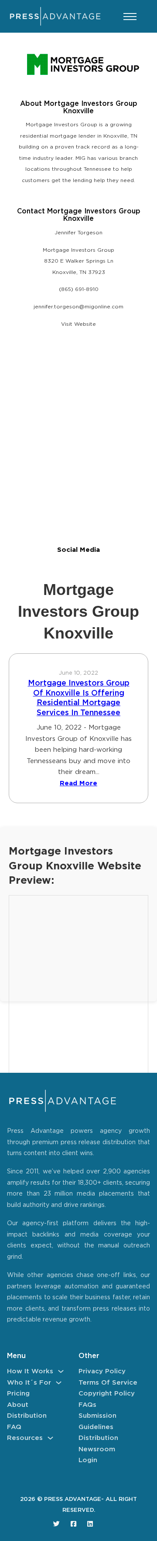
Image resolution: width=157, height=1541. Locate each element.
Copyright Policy (106, 1393)
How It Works (30, 1371)
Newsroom (96, 1449)
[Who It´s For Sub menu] (58, 1382)
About (17, 1405)
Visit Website (78, 324)
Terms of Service (107, 1383)
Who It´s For (29, 1383)
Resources (25, 1438)
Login (87, 1460)
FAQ (14, 1427)
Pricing (18, 1393)
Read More (78, 783)
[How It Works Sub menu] (61, 1371)
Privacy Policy (102, 1371)
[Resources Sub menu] (50, 1438)
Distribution (27, 1416)
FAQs (87, 1405)
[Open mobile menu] (130, 16)
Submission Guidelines (97, 1421)
